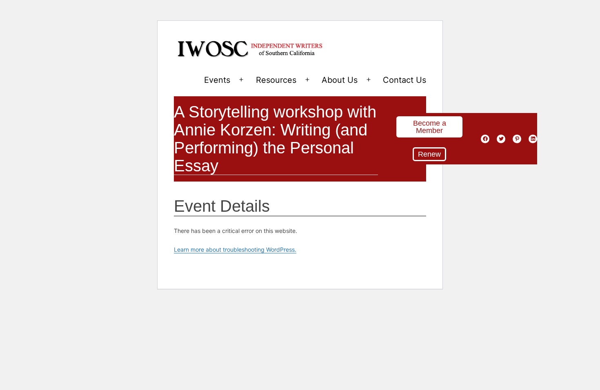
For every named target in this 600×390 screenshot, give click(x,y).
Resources (276, 80)
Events (217, 80)
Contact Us (404, 80)
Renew (429, 154)
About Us (340, 80)
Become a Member (429, 127)
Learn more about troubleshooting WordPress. (235, 249)
